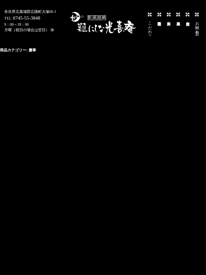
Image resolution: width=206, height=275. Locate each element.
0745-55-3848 (26, 18)
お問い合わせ (197, 27)
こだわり (150, 27)
